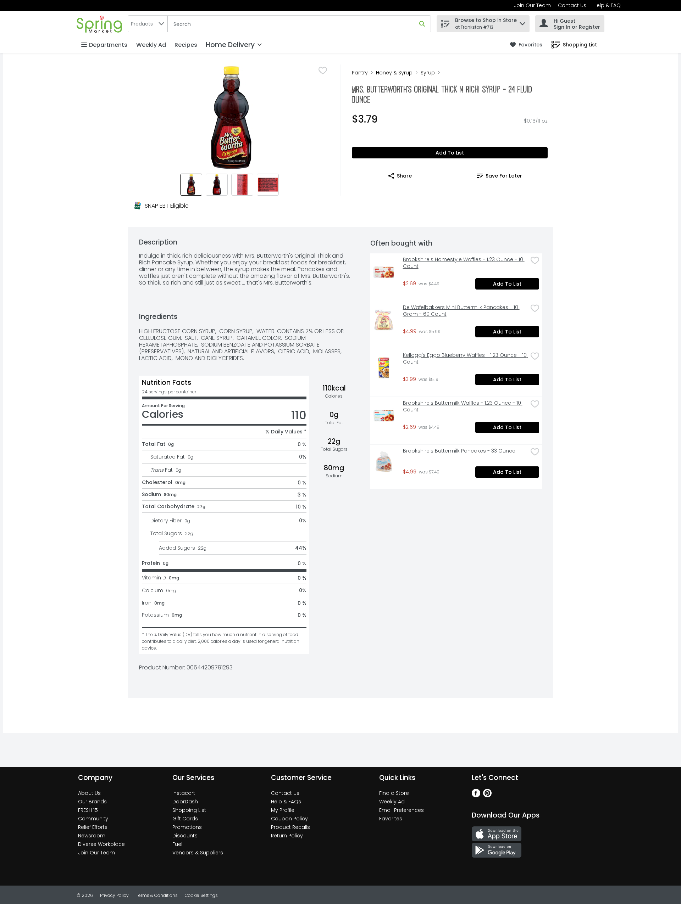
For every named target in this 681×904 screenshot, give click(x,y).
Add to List (450, 152)
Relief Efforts (92, 827)
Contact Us (572, 5)
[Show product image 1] (191, 185)
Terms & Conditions (157, 895)
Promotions (187, 827)
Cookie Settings (201, 895)
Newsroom (91, 835)
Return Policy (287, 835)
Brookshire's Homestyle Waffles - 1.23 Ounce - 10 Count (464, 263)
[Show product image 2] (217, 185)
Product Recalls (290, 827)
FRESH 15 (88, 810)
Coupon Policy (289, 818)
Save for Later (504, 175)
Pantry (360, 72)
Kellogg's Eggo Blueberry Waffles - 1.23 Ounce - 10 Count (465, 358)
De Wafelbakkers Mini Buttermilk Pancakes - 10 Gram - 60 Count (461, 311)
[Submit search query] (422, 23)
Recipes (186, 45)
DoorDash (185, 801)
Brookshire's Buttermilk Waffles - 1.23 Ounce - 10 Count (462, 406)
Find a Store (394, 793)
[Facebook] (476, 795)
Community (93, 818)
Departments (108, 45)
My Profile (282, 810)
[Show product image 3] (242, 185)
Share (404, 175)
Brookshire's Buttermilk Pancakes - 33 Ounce (459, 451)
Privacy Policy (114, 895)
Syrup (428, 72)
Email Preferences (401, 810)
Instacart (183, 793)
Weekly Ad (151, 45)
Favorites (390, 818)
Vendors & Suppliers (197, 852)
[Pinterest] (487, 795)
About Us (89, 793)
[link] (526, 45)
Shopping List (189, 810)
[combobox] (147, 23)
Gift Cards (185, 818)
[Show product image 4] (268, 185)
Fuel (177, 844)
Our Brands (92, 801)
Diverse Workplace (101, 844)
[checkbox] (323, 70)
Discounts (185, 835)
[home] (101, 23)
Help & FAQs (286, 801)
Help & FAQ (607, 5)
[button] (522, 22)
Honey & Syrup (394, 72)
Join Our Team (532, 5)
